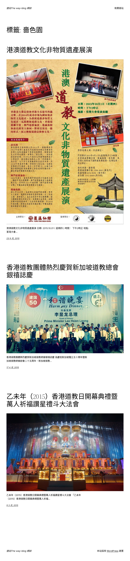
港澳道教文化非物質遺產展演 (49, 50)
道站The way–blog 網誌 (18, 8)
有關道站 (119, 8)
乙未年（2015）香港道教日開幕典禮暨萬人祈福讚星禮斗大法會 (62, 400)
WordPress (112, 551)
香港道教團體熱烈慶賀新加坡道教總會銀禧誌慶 (62, 271)
